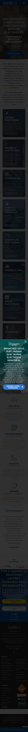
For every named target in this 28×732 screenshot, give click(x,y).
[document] (14, 366)
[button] (25, 342)
